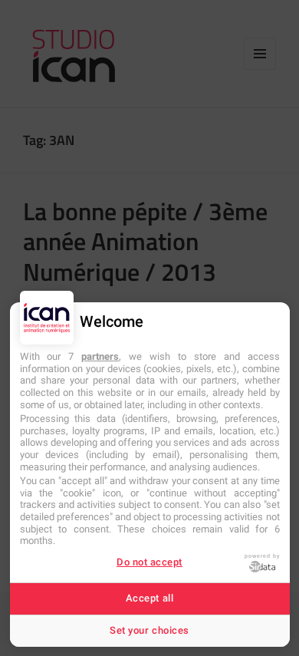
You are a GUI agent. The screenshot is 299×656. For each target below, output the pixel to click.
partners (100, 356)
